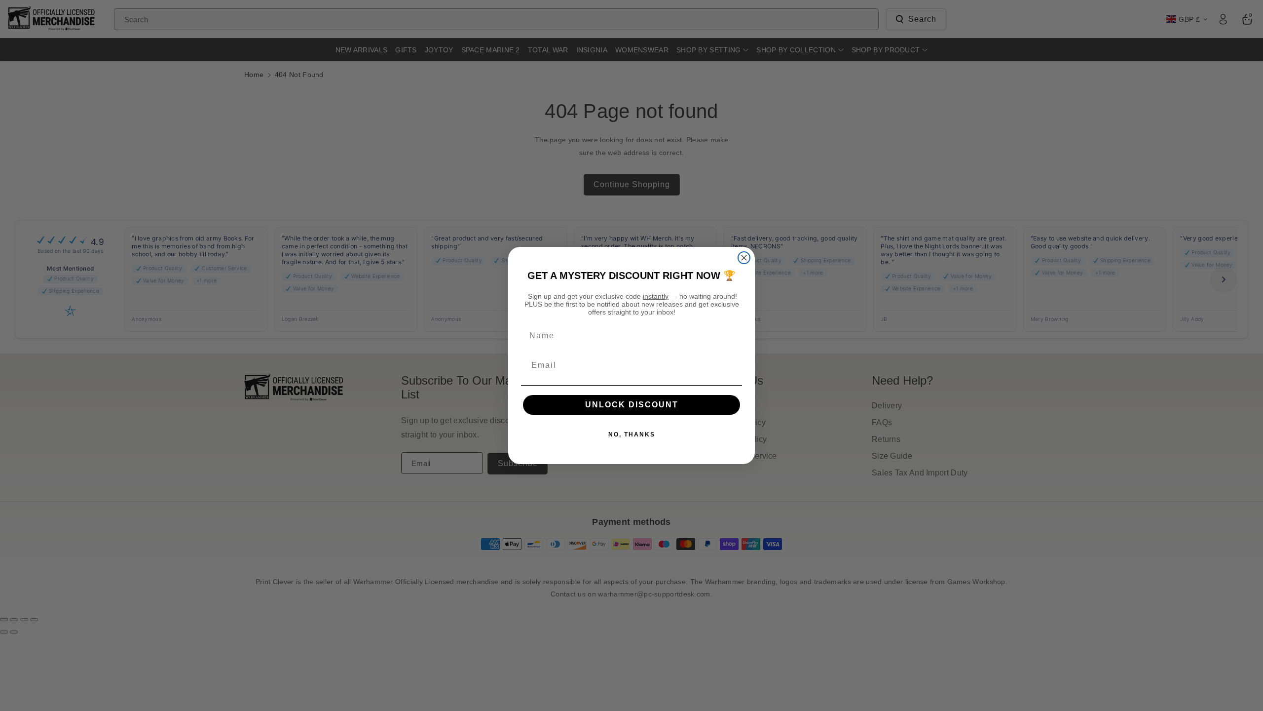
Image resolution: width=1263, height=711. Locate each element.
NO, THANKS (631, 434)
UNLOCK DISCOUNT (631, 404)
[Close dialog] (744, 258)
